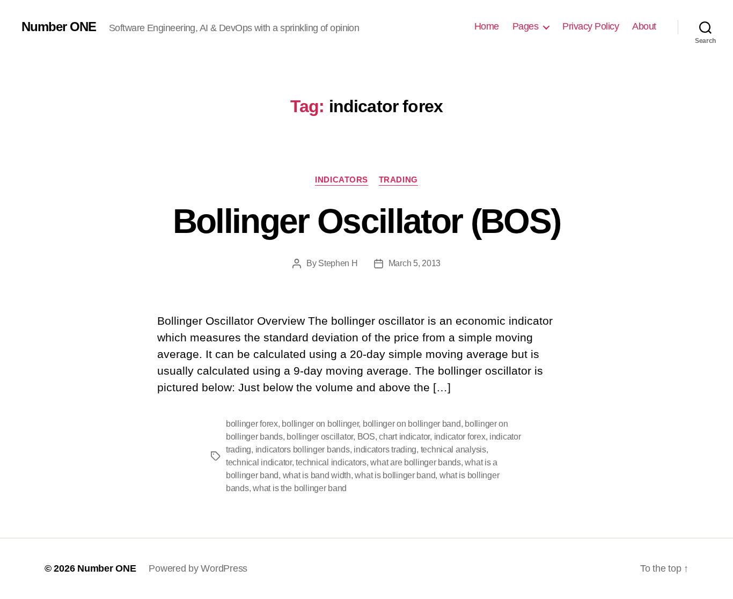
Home (486, 26)
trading (398, 179)
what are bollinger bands (415, 462)
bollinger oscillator (320, 436)
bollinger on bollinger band (412, 423)
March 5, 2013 (415, 263)
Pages (525, 26)
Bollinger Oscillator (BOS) (367, 221)
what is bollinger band (395, 475)
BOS (366, 436)
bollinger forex (252, 423)
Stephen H (338, 263)
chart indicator (404, 436)
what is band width (317, 475)
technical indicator (259, 462)
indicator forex (460, 436)
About (644, 26)
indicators (341, 179)
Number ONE (58, 26)
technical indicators (331, 462)
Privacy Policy (590, 26)
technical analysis (453, 449)
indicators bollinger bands (302, 449)
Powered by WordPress (198, 568)
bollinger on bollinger (320, 423)
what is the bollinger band (300, 488)
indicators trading (385, 449)
